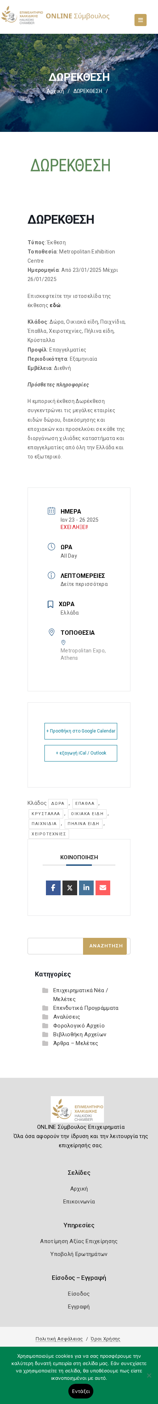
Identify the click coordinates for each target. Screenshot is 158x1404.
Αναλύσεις (66, 1017)
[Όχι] (148, 1379)
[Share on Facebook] (53, 888)
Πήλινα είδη (84, 823)
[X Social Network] (69, 888)
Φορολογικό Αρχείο (79, 1025)
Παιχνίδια (44, 823)
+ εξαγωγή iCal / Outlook (81, 753)
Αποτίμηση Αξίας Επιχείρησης (79, 1241)
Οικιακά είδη (87, 813)
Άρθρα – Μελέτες (75, 1043)
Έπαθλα (84, 803)
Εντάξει (81, 1391)
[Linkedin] (86, 888)
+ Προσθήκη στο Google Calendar (80, 731)
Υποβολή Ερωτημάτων (78, 1254)
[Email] (103, 888)
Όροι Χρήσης (105, 1339)
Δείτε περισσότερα (84, 584)
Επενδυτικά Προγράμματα (86, 1008)
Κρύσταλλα (46, 813)
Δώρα (58, 803)
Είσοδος (79, 1293)
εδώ (55, 305)
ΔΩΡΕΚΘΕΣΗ (87, 91)
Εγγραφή (79, 1306)
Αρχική (55, 91)
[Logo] (79, 1112)
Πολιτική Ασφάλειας (59, 1339)
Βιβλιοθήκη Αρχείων (79, 1034)
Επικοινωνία (79, 1201)
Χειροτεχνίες (49, 834)
